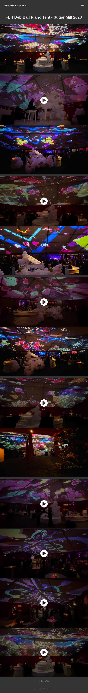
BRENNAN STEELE (15, 5)
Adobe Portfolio (48, 689)
